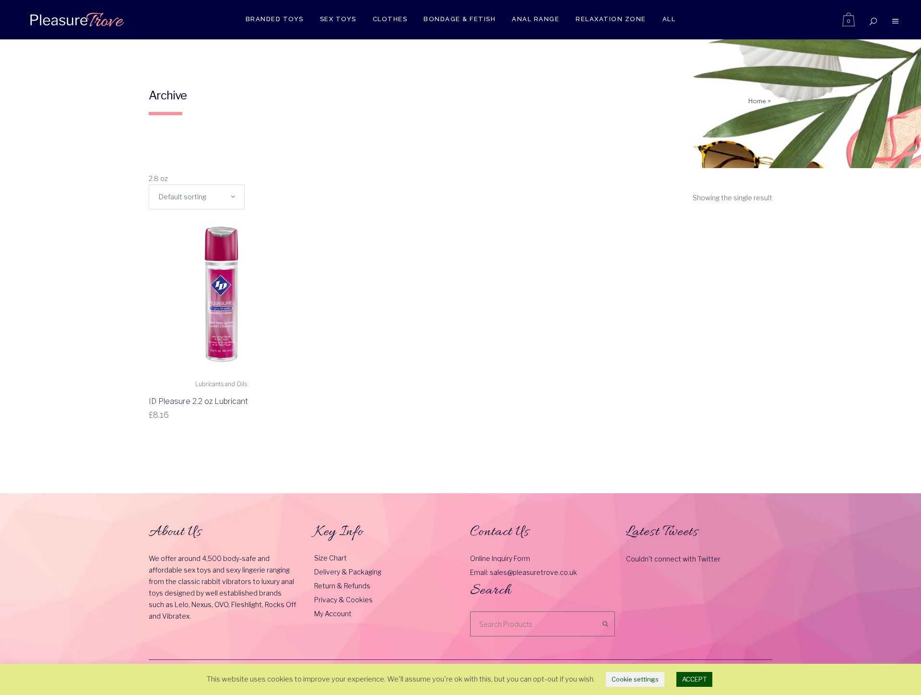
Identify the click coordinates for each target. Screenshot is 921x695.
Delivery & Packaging (347, 572)
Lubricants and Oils (221, 384)
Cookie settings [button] (635, 679)
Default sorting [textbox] (182, 197)
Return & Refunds (342, 586)
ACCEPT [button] (694, 679)
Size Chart (330, 558)
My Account (333, 614)
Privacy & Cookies (343, 600)
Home (757, 101)
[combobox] (197, 196)
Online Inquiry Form (500, 558)
